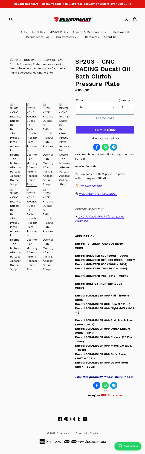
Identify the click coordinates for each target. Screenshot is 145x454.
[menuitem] (21, 32)
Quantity (124, 100)
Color (79, 100)
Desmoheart (64, 433)
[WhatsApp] (105, 147)
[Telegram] (113, 147)
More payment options (105, 138)
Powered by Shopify (86, 433)
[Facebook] (96, 147)
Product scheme (91, 185)
